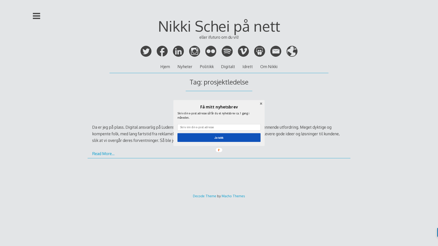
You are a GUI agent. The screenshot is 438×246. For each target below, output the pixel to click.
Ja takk (219, 137)
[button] (219, 107)
